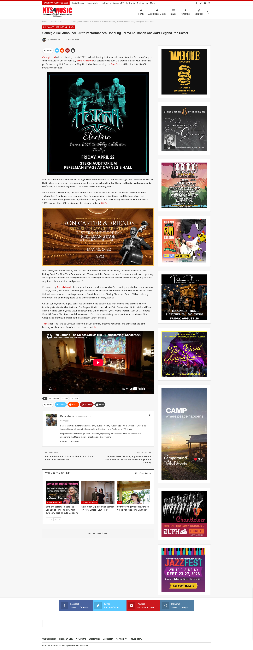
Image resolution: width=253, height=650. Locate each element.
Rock (71, 27)
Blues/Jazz (48, 27)
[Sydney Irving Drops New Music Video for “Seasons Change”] (133, 492)
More (152, 3)
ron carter (74, 398)
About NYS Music (157, 14)
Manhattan (61, 27)
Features (185, 14)
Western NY (118, 3)
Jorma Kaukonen (84, 60)
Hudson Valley (93, 3)
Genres (199, 14)
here (96, 327)
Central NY (130, 3)
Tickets (46, 323)
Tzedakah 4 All (64, 287)
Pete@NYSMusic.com (69, 441)
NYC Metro (106, 3)
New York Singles (89, 502)
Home (141, 14)
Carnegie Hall (49, 57)
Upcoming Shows (54, 502)
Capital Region (78, 3)
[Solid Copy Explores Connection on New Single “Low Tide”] (97, 492)
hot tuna (65, 398)
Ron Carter (116, 64)
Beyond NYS (136, 639)
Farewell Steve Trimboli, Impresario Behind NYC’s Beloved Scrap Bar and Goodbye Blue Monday (128, 459)
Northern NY (142, 3)
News (173, 14)
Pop (119, 502)
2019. (104, 202)
